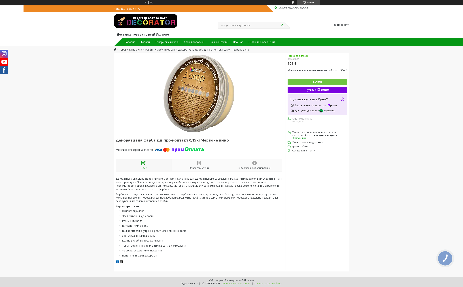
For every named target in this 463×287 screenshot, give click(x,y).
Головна (130, 42)
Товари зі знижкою (167, 42)
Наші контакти (219, 42)
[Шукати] (282, 25)
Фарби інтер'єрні (165, 49)
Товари (145, 42)
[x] (121, 262)
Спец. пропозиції (194, 42)
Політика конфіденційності (268, 283)
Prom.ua (249, 280)
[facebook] (117, 262)
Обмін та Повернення (262, 42)
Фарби (149, 49)
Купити (317, 82)
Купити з (311, 90)
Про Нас (238, 42)
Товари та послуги (130, 49)
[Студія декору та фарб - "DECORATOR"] (145, 23)
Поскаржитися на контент (237, 283)
